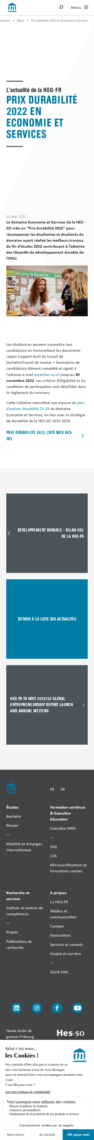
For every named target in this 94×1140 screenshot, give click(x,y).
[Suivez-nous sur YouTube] (77, 1008)
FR (52, 789)
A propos (58, 892)
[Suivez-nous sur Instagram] (37, 1008)
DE (63, 789)
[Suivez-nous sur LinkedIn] (16, 1008)
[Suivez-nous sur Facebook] (57, 1008)
